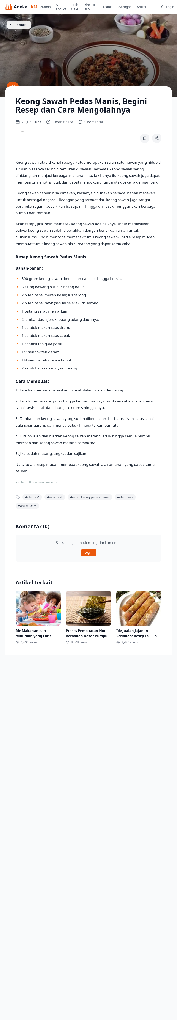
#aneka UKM (27, 506)
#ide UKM (32, 497)
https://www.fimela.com (43, 482)
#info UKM (54, 497)
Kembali (22, 25)
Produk (106, 7)
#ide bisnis (125, 497)
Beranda (44, 7)
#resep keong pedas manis (89, 497)
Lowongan (124, 7)
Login (170, 7)
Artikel (141, 7)
